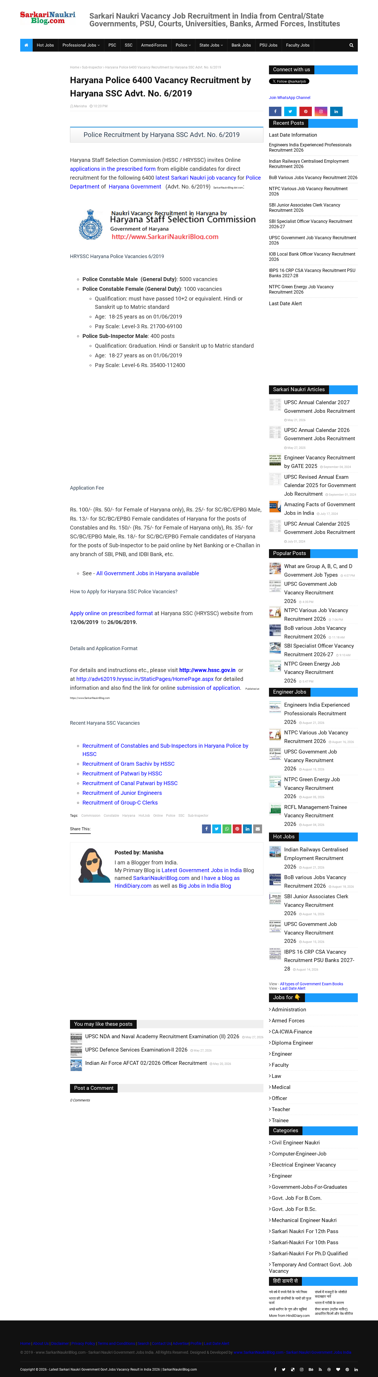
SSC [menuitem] (129, 45)
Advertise (181, 1343)
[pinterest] (305, 111)
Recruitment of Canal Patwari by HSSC (130, 783)
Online (158, 816)
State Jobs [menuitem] (209, 45)
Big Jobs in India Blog (205, 885)
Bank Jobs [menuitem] (241, 45)
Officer (279, 1098)
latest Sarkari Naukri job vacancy (196, 177)
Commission (90, 816)
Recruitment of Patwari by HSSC (122, 773)
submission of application (207, 687)
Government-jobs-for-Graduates (309, 1187)
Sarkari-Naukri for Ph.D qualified (310, 1253)
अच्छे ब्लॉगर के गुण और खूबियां (288, 1309)
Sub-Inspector (92, 67)
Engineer (282, 1054)
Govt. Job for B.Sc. (294, 1209)
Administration (289, 1009)
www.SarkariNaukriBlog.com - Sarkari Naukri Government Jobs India (292, 1352)
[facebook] (275, 111)
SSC (181, 816)
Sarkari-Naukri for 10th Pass (305, 1242)
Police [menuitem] (181, 45)
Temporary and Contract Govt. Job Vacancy (310, 1267)
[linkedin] (336, 111)
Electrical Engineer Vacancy (304, 1165)
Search (143, 1343)
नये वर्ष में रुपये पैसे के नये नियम (288, 1292)
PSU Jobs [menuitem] (269, 45)
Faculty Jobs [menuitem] (298, 45)
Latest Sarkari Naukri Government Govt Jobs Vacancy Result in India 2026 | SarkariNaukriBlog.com (123, 1369)
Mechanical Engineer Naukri (304, 1220)
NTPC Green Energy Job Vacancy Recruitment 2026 (301, 289)
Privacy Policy (83, 1343)
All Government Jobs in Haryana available (147, 573)
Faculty (280, 1065)
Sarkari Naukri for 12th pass (305, 1231)
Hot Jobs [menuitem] (45, 45)
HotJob (144, 816)
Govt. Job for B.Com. (297, 1198)
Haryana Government (135, 186)
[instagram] (321, 111)
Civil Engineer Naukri (296, 1142)
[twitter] (290, 111)
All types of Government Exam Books (311, 984)
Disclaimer (60, 1343)
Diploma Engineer (292, 1043)
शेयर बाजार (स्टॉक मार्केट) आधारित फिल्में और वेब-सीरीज (334, 1311)
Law (276, 1076)
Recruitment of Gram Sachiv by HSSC (128, 763)
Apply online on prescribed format (111, 613)
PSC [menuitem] (112, 45)
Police (170, 816)
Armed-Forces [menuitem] (154, 45)
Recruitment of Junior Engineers (122, 793)
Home (74, 67)
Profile (195, 1343)
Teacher (281, 1109)
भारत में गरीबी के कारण (329, 1303)
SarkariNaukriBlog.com (161, 878)
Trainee (280, 1120)
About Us (40, 1343)
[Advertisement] (43, 151)
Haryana (128, 816)
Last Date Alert (292, 988)
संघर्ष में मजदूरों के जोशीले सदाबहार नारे (331, 1294)
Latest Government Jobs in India (202, 870)
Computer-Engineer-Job (299, 1154)
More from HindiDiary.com (289, 1316)
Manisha (80, 106)
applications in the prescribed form (113, 169)
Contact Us (161, 1343)
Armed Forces (288, 1020)
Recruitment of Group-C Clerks (120, 802)
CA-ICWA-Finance (292, 1032)
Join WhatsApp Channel (289, 97)
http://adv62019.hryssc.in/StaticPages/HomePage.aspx (145, 679)
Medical (281, 1087)
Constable (111, 816)
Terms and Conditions (116, 1343)
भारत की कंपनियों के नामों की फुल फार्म (290, 1300)
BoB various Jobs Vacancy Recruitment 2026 (313, 177)
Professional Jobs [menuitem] (79, 45)
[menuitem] (26, 45)
